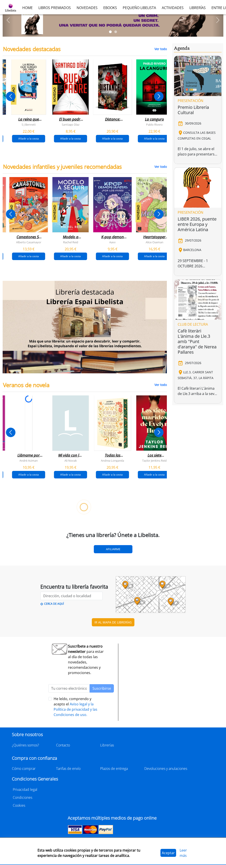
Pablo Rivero (154, 125)
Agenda (182, 48)
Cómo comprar (24, 768)
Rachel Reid (70, 242)
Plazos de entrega (114, 768)
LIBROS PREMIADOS (54, 7)
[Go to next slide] (159, 96)
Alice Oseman (154, 242)
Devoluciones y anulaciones (165, 768)
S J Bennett (29, 125)
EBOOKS (110, 7)
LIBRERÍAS (197, 7)
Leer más (183, 853)
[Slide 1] (110, 31)
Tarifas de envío (68, 768)
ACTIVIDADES (173, 7)
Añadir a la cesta (28, 138)
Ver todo (160, 49)
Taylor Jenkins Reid (154, 460)
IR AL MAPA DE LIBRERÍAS (113, 622)
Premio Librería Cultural (193, 109)
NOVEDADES (87, 7)
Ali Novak (70, 460)
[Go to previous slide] (10, 96)
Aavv (112, 242)
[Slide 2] (115, 31)
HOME (27, 7)
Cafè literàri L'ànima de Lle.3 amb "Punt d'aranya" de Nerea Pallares (197, 341)
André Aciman (28, 460)
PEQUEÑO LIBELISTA (139, 7)
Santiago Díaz (70, 125)
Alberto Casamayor (28, 242)
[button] (8, 20)
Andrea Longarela (112, 460)
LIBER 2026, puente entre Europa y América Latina (197, 224)
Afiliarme (113, 549)
